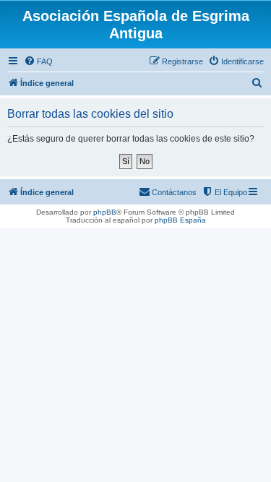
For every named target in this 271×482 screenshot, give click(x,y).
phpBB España (180, 220)
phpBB (104, 212)
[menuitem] (38, 61)
